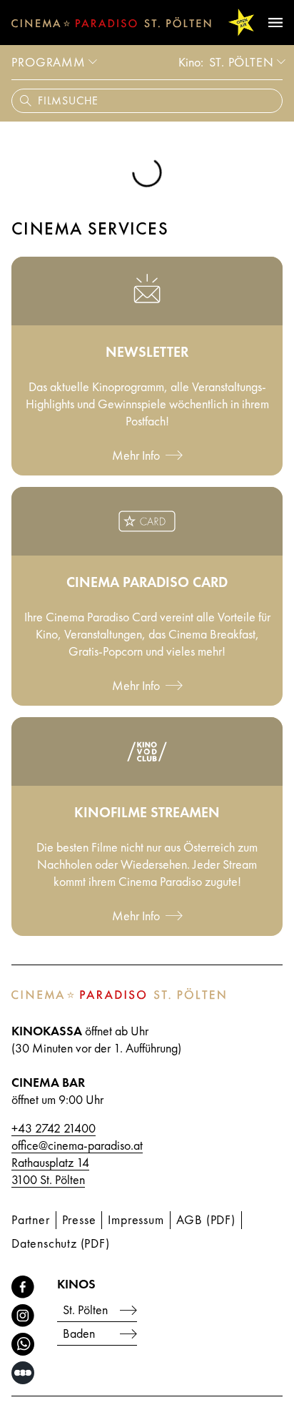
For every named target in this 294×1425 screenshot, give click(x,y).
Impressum (135, 1219)
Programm (48, 62)
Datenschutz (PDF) (60, 1243)
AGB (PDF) (205, 1219)
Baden (79, 1333)
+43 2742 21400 (53, 1128)
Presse (79, 1219)
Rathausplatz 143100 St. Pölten (50, 1171)
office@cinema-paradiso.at (77, 1145)
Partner (30, 1219)
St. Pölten (241, 62)
